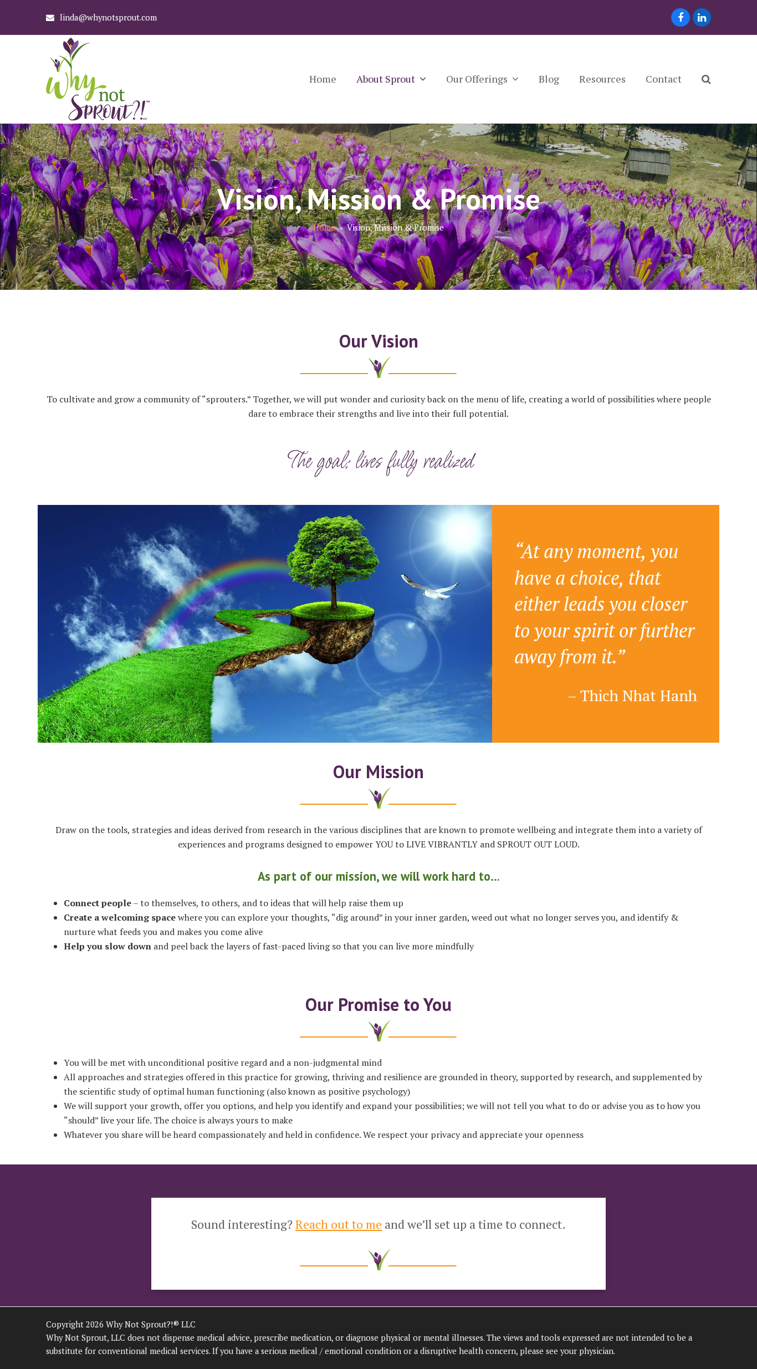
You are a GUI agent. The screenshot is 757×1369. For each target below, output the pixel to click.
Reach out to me (338, 1224)
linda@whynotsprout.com (108, 17)
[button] (706, 79)
